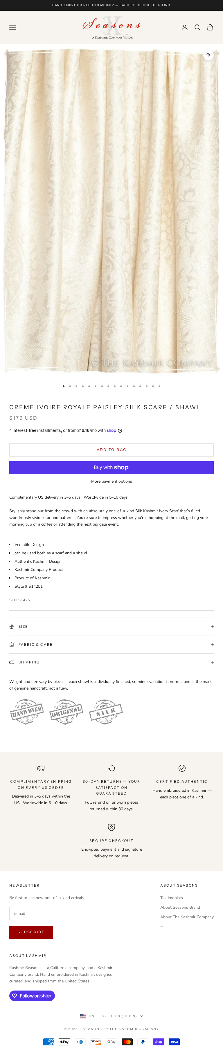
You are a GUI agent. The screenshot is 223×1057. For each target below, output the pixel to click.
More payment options (111, 481)
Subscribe (31, 932)
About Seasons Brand (180, 907)
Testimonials (171, 898)
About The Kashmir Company (187, 917)
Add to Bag (111, 449)
